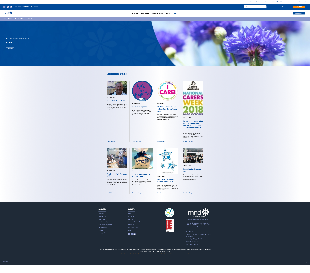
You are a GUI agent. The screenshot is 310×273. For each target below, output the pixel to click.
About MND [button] (134, 13)
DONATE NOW (299, 6)
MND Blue (287, 1)
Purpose (101, 213)
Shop (306, 1)
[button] (307, 262)
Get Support (298, 13)
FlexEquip (258, 1)
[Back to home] (8, 13)
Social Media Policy (192, 244)
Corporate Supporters (105, 225)
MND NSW (249, 1)
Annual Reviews (103, 227)
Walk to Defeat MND (277, 1)
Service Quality (103, 222)
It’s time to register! (139, 107)
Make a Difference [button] (157, 13)
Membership (102, 216)
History (100, 230)
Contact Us (101, 233)
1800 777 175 (34, 7)
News (174, 13)
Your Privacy (189, 231)
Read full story (111, 141)
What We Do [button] (145, 13)
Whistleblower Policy (192, 242)
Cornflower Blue (297, 1)
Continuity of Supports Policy (195, 239)
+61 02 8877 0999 (19, 7)
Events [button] (168, 13)
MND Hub (266, 1)
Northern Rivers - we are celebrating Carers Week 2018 (167, 109)
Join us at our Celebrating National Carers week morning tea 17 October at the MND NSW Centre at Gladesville (193, 125)
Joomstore (5, 263)
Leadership (101, 219)
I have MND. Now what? (116, 101)
